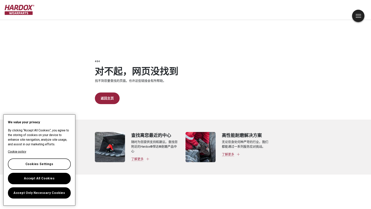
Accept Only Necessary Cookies (39, 193)
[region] (39, 160)
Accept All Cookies (39, 178)
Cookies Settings (39, 164)
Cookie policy (17, 151)
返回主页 (107, 98)
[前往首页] (20, 10)
